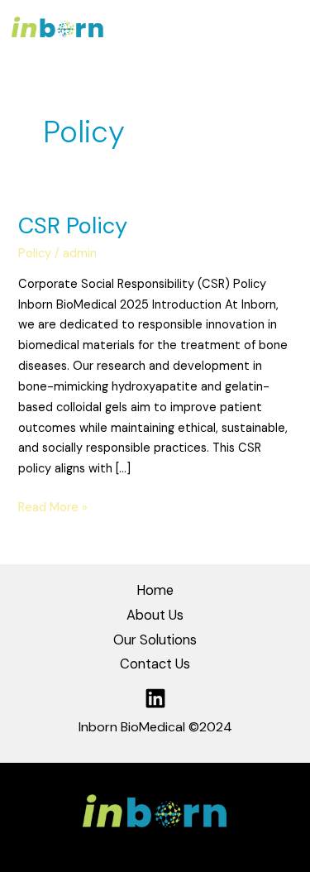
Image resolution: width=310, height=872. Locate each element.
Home (155, 590)
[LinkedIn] (155, 698)
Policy (34, 253)
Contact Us (155, 664)
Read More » (53, 506)
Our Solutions (155, 640)
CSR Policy (72, 225)
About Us (155, 615)
